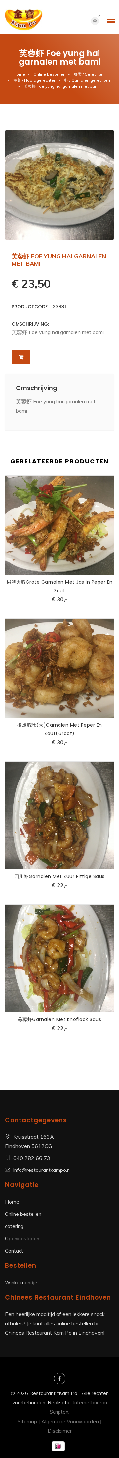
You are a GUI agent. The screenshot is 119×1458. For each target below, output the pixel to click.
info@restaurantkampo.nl (42, 1170)
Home (19, 74)
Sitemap (27, 1421)
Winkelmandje (21, 1282)
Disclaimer (60, 1430)
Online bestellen (49, 74)
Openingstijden (22, 1238)
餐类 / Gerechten (89, 74)
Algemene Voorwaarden (70, 1421)
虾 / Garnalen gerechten (87, 80)
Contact (14, 1251)
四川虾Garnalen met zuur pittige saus (59, 876)
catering (14, 1226)
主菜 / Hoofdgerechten (34, 80)
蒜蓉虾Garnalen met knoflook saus (59, 1019)
